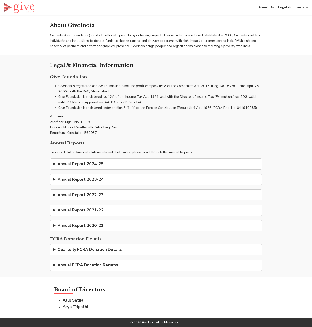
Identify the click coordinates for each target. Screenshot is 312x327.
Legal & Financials (293, 7)
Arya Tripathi (75, 307)
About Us (266, 7)
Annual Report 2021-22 (81, 210)
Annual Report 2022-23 (81, 195)
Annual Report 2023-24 (81, 179)
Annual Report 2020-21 (81, 225)
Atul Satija (73, 300)
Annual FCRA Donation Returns (88, 265)
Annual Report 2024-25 (81, 164)
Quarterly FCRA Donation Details (90, 249)
